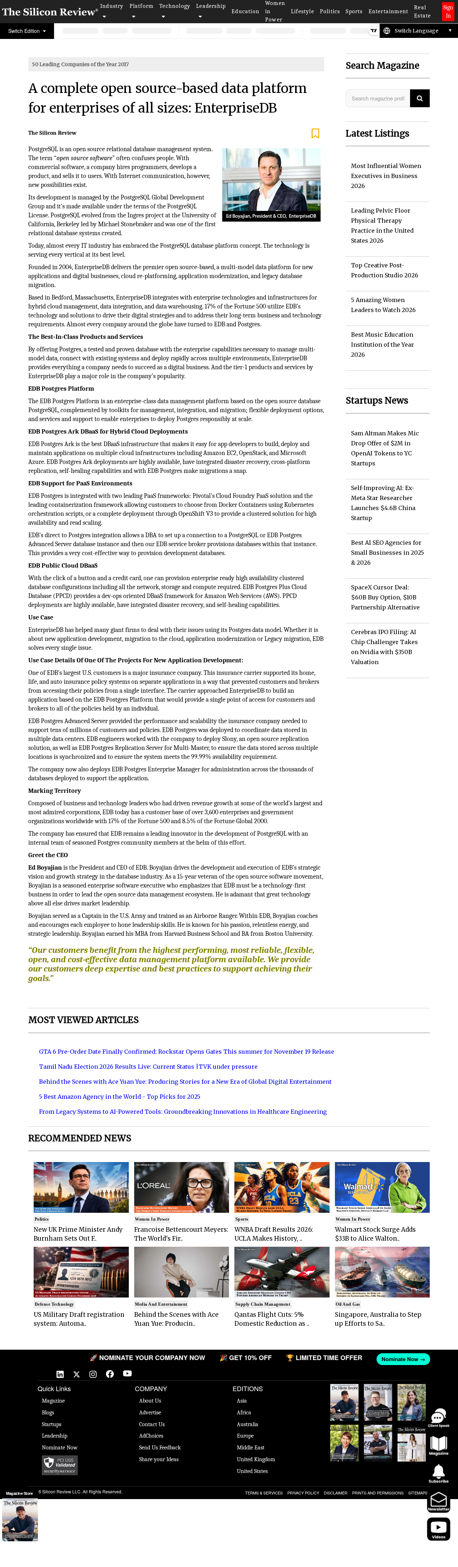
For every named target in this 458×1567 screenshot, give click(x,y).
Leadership (211, 6)
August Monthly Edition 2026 (344, 1394)
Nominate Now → (387, 1359)
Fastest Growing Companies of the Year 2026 (412, 1402)
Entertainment (389, 11)
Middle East (250, 1447)
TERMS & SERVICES (264, 1493)
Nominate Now (60, 1447)
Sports (354, 11)
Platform (142, 6)
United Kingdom (256, 1459)
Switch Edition (24, 30)
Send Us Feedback (160, 1447)
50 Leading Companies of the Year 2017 (80, 64)
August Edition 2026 (378, 1391)
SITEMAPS (418, 1493)
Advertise (150, 1412)
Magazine (53, 1401)
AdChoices (151, 1436)
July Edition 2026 (344, 1432)
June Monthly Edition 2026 (412, 1435)
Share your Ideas (159, 1459)
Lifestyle (302, 11)
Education (245, 11)
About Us (150, 1401)
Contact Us (152, 1424)
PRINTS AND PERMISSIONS (378, 1493)
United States (252, 1471)
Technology (174, 6)
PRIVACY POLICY (303, 1493)
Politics (330, 11)
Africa (244, 1412)
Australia (247, 1424)
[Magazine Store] (20, 1519)
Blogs (48, 1412)
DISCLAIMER (335, 1493)
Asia (242, 1401)
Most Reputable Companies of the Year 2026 (378, 1442)
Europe (245, 1436)
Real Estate (422, 11)
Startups (51, 1424)
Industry (112, 6)
